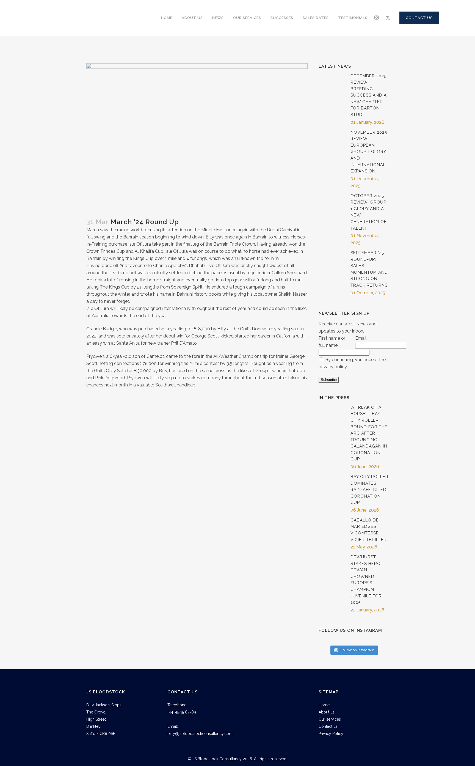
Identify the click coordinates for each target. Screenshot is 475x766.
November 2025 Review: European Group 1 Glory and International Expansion (368, 152)
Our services (330, 719)
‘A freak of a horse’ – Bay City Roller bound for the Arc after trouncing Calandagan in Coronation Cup (368, 433)
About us (327, 712)
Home (324, 705)
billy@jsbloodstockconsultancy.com (200, 733)
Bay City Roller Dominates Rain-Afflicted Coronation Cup (369, 489)
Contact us (328, 726)
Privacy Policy (331, 733)
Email (360, 338)
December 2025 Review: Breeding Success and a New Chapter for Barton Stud (368, 95)
